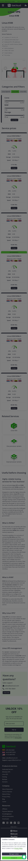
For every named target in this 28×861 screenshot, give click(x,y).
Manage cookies (14, 854)
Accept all (14, 858)
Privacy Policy (18, 848)
